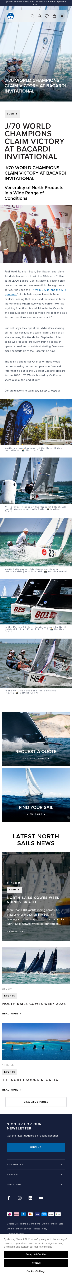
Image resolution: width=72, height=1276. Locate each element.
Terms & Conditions (30, 1223)
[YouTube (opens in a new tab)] (41, 1198)
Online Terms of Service (19, 1228)
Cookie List (12, 1223)
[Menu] (62, 16)
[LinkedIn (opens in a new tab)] (30, 1198)
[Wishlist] (47, 16)
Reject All (36, 1262)
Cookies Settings (35, 1271)
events (12, 113)
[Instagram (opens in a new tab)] (20, 1198)
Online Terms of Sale (52, 1223)
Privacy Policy (40, 1228)
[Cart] (54, 16)
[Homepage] (10, 16)
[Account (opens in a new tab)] (39, 16)
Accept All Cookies (36, 1254)
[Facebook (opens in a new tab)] (9, 1198)
